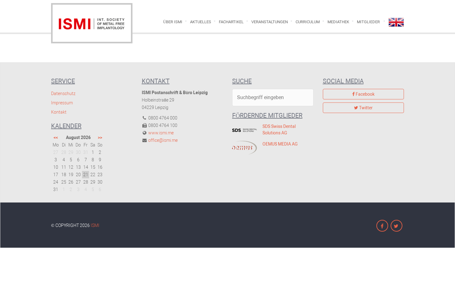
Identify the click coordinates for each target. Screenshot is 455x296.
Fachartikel (231, 22)
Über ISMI (172, 22)
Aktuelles (200, 22)
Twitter (365, 107)
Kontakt (59, 112)
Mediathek (338, 22)
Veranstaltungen (269, 22)
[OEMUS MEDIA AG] (242, 148)
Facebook (365, 94)
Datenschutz (63, 93)
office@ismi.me (163, 140)
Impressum (62, 102)
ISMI (95, 225)
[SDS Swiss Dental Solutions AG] (242, 130)
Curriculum (308, 22)
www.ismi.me (161, 132)
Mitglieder (368, 22)
